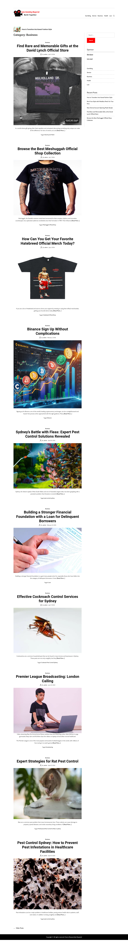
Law (110, 16)
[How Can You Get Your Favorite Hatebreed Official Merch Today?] (47, 277)
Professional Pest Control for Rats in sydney (49, 828)
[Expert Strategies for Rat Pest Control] (47, 793)
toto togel (90, 59)
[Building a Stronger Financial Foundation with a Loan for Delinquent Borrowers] (47, 550)
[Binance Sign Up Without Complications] (47, 374)
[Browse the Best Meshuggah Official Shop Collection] (47, 187)
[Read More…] (61, 130)
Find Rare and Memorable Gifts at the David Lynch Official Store (47, 48)
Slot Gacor (90, 54)
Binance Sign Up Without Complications (47, 331)
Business (100, 16)
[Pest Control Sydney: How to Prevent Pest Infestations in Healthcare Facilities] (47, 883)
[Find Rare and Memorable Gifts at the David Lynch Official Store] (47, 91)
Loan (49, 582)
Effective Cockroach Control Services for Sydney (47, 598)
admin (45, 54)
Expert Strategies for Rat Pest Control (47, 761)
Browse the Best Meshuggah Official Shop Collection (47, 151)
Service (94, 16)
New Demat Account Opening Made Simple (100, 108)
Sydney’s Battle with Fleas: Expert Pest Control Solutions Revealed (47, 434)
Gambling (88, 16)
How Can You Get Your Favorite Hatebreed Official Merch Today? (48, 241)
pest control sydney (49, 498)
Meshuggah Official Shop (49, 225)
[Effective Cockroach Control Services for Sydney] (47, 630)
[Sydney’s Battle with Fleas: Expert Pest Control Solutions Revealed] (47, 465)
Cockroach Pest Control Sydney (49, 662)
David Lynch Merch (49, 134)
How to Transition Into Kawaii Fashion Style (37, 29)
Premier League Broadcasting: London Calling (47, 678)
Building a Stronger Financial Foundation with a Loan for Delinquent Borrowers (47, 516)
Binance (49, 418)
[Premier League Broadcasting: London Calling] (47, 710)
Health (106, 16)
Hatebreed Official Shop (49, 315)
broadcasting (49, 747)
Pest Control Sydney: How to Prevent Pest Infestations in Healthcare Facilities (47, 847)
